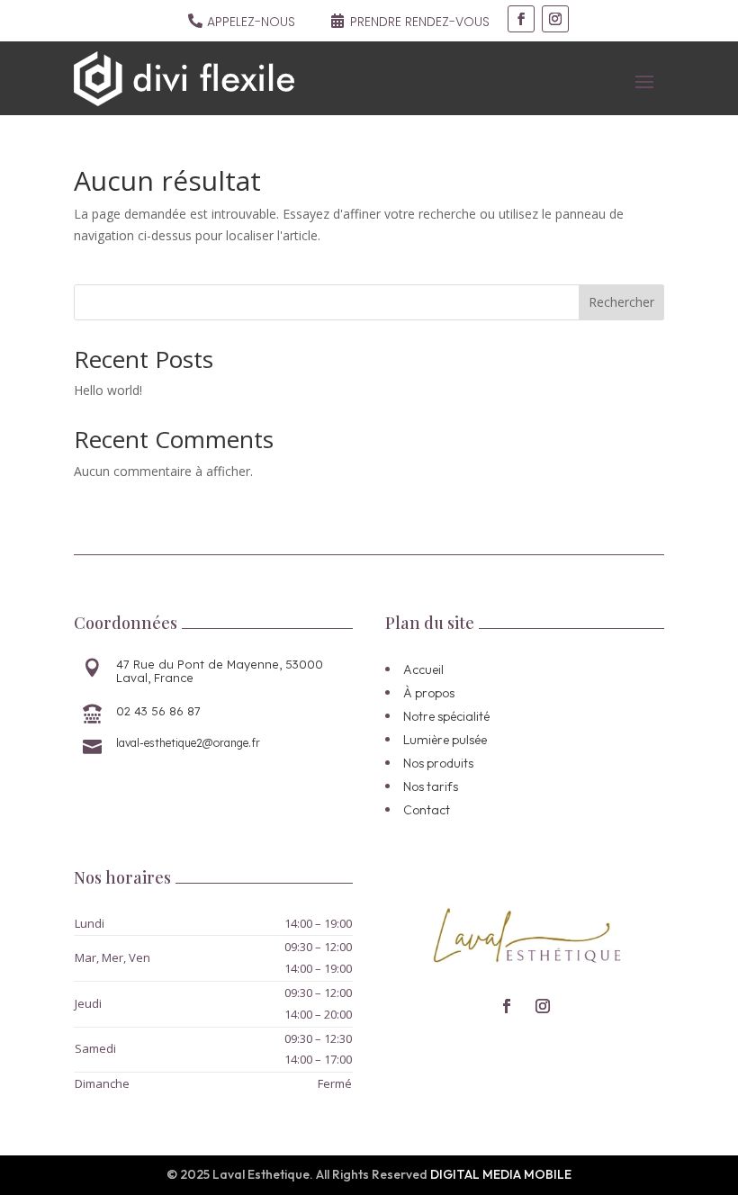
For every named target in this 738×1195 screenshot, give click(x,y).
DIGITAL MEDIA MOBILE (501, 1174)
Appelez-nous (251, 22)
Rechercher (621, 301)
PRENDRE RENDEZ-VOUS (420, 22)
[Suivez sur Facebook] (521, 18)
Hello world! (108, 390)
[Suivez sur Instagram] (555, 18)
